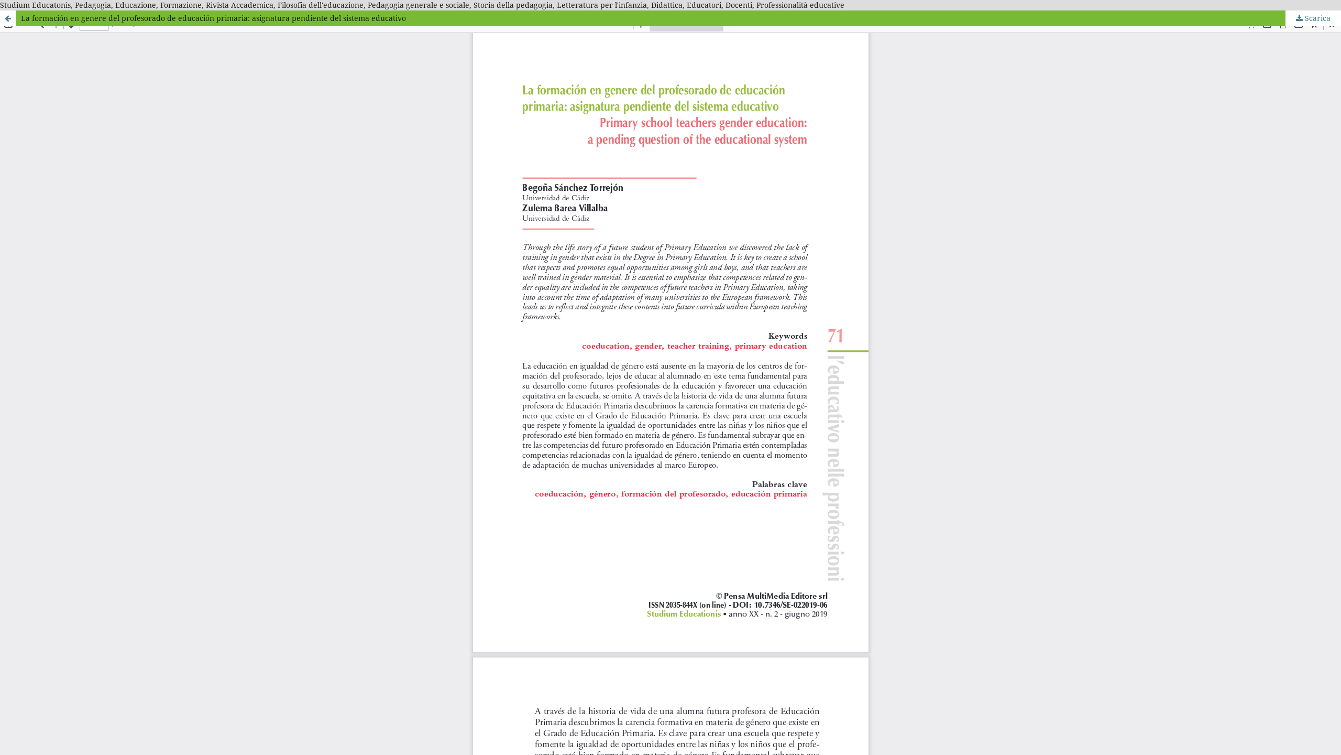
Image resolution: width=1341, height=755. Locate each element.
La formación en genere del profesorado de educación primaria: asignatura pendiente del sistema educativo (213, 18)
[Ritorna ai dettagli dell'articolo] (8, 18)
